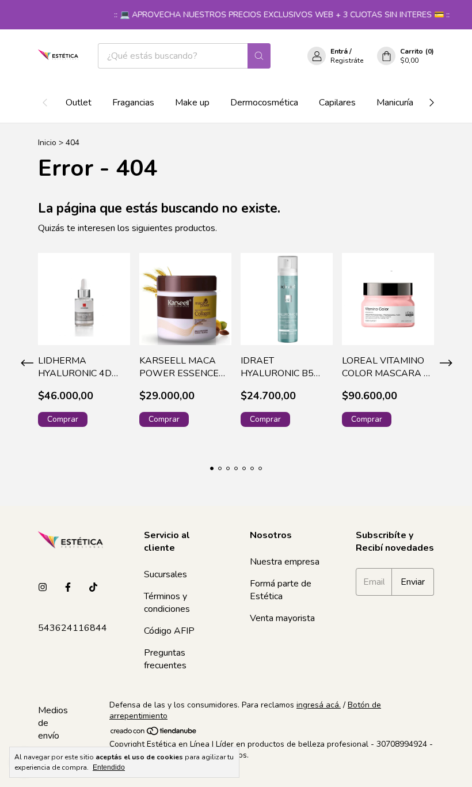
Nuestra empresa (284, 561)
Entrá (339, 51)
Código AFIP (169, 631)
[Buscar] (259, 56)
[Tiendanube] (154, 733)
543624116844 (72, 628)
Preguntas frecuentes (165, 659)
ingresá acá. (318, 704)
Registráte (346, 60)
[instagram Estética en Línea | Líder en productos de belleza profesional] (42, 587)
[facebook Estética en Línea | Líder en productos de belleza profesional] (68, 587)
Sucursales (165, 574)
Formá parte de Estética (280, 590)
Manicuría (394, 102)
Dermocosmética (264, 102)
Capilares (337, 102)
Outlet (79, 102)
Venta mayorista (282, 618)
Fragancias (133, 102)
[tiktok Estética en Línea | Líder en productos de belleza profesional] (93, 587)
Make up (192, 102)
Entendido (109, 767)
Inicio (47, 142)
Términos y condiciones (167, 602)
